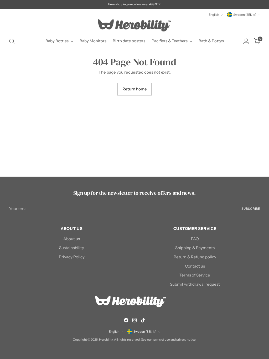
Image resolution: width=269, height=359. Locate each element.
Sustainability (71, 247)
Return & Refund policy (195, 256)
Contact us (195, 266)
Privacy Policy (72, 256)
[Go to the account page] (246, 41)
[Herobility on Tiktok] (143, 321)
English (214, 15)
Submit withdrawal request (195, 284)
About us (71, 238)
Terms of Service (194, 275)
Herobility (106, 339)
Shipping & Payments (195, 247)
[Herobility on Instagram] (134, 321)
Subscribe (250, 209)
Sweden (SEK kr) (244, 15)
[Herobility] (134, 25)
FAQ (195, 238)
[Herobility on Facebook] (126, 321)
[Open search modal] (12, 41)
